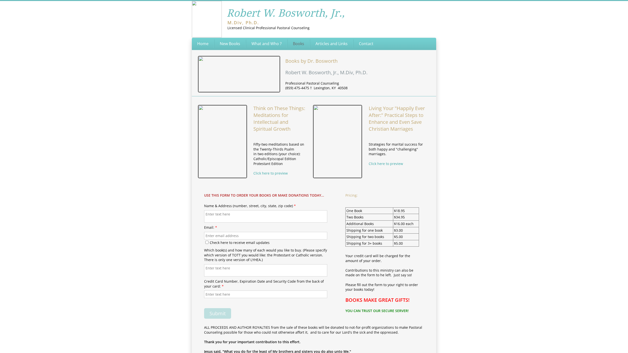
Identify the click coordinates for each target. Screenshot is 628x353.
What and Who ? (266, 43)
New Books (230, 43)
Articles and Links (331, 43)
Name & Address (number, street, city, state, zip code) (250, 205)
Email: (210, 227)
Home (203, 43)
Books (298, 43)
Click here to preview (386, 163)
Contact (366, 43)
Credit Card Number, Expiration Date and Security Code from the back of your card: (264, 284)
